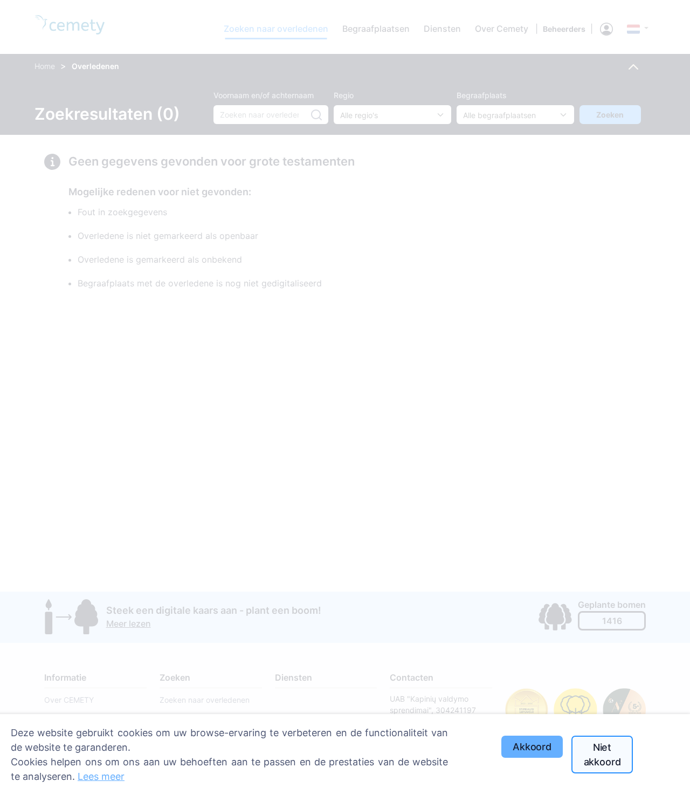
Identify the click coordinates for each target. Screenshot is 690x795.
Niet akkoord (602, 754)
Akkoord (532, 746)
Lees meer (101, 776)
